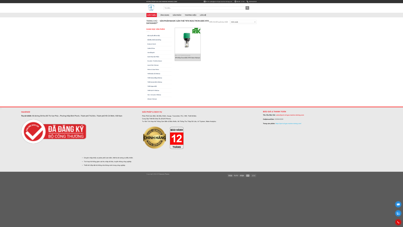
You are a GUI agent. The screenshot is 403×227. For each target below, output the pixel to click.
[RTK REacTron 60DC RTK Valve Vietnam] (188, 41)
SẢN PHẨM (177, 15)
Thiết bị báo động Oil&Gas (154, 78)
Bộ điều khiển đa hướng (154, 40)
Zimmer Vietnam (152, 99)
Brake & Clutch (151, 44)
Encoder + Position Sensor (154, 61)
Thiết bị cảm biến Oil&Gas (154, 82)
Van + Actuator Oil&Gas (154, 95)
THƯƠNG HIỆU (190, 15)
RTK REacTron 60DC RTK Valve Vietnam (187, 58)
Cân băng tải (150, 52)
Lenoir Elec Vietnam (153, 65)
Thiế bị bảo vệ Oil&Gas (153, 73)
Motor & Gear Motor (153, 69)
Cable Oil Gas (151, 48)
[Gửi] (247, 8)
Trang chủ (151, 21)
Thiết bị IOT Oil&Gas (153, 90)
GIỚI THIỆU (151, 15)
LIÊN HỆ (203, 15)
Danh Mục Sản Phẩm (153, 56)
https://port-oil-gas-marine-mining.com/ (288, 123)
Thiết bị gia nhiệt (152, 86)
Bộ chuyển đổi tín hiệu (153, 35)
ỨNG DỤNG (164, 15)
